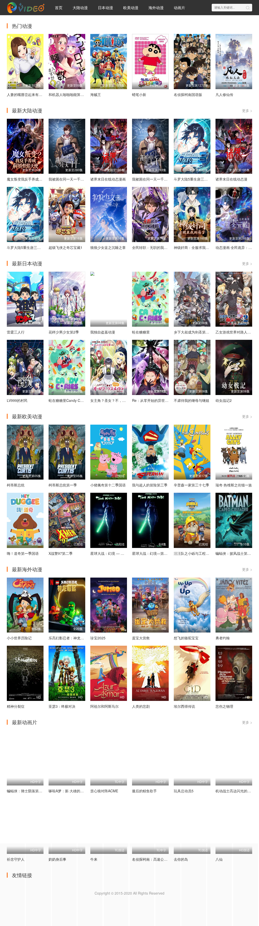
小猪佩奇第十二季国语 (108, 484)
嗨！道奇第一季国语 (23, 553)
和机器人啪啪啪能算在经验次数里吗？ (79, 94)
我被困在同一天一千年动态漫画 (73, 179)
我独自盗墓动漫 (102, 331)
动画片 (179, 7)
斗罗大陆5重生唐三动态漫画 (29, 247)
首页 (58, 7)
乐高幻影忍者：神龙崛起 (68, 637)
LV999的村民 (17, 400)
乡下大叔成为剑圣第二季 (193, 331)
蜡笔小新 (139, 94)
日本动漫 (105, 7)
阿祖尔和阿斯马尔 (104, 706)
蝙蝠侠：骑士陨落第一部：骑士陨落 (35, 790)
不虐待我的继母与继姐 (191, 400)
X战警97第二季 (61, 553)
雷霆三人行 (16, 331)
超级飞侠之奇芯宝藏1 (65, 247)
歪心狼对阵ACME (104, 790)
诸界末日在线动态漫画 (108, 179)
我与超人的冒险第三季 (149, 484)
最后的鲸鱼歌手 (144, 790)
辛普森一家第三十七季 (191, 484)
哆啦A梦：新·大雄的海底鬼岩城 (73, 790)
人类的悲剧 (141, 706)
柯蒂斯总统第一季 (63, 484)
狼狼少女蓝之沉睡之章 (108, 247)
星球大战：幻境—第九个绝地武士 (158, 553)
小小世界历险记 (19, 637)
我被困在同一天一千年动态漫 (155, 179)
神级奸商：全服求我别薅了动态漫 (200, 247)
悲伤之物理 (224, 706)
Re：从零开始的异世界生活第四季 (159, 400)
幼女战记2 (223, 400)
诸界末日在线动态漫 (231, 179)
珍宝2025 (97, 637)
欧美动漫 (130, 7)
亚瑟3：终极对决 (62, 706)
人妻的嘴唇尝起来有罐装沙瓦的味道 (35, 94)
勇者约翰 (222, 637)
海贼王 (95, 94)
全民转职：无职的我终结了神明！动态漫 (164, 247)
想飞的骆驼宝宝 (186, 637)
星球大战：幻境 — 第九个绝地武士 (117, 553)
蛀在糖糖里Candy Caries (68, 400)
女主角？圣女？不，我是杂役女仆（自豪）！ (125, 400)
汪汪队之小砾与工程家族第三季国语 (202, 553)
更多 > (247, 110)
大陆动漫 (80, 7)
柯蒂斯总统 (16, 484)
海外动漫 (156, 7)
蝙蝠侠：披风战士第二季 (234, 553)
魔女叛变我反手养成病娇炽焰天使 (33, 179)
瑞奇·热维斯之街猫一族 (233, 484)
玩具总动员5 (183, 790)
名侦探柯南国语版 (188, 94)
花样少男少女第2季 (64, 331)
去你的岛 (181, 859)
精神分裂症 (16, 706)
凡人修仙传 (224, 94)
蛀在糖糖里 (141, 331)
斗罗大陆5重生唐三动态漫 (194, 179)
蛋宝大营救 (141, 637)
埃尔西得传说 (184, 706)
